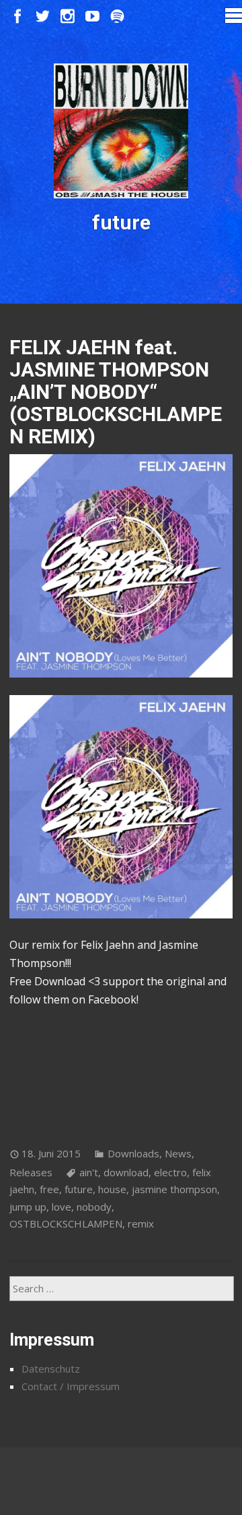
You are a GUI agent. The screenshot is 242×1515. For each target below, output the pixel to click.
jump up (27, 1206)
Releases (30, 1172)
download (126, 1172)
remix (141, 1223)
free (49, 1189)
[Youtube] (92, 16)
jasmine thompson (174, 1189)
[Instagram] (68, 16)
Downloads (133, 1153)
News (178, 1153)
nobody (94, 1206)
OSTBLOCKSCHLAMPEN (65, 1223)
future (79, 1189)
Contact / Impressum (71, 1386)
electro (170, 1172)
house (112, 1189)
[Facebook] (18, 16)
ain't (88, 1172)
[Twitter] (43, 16)
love (61, 1206)
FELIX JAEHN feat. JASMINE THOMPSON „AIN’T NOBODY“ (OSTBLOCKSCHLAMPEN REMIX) (115, 391)
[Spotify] (117, 16)
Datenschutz (51, 1368)
